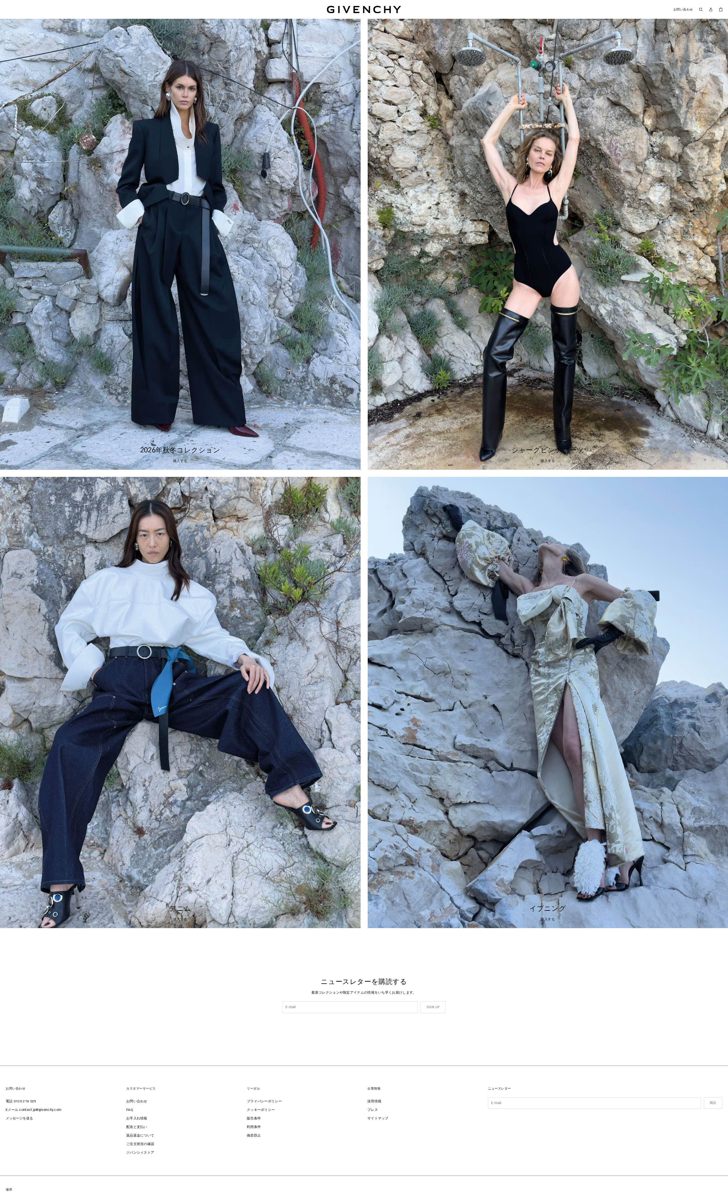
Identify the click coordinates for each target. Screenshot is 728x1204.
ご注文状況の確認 (140, 1144)
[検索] (701, 9)
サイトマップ (377, 1118)
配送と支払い (136, 1127)
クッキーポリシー (261, 1110)
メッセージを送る (19, 1118)
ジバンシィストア (140, 1152)
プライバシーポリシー (264, 1101)
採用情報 (374, 1101)
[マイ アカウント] (711, 9)
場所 (9, 1189)
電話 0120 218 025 (21, 1101)
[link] (721, 9)
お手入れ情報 (136, 1118)
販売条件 (254, 1118)
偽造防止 (254, 1135)
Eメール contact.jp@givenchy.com (33, 1110)
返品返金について (140, 1135)
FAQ (129, 1110)
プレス (372, 1110)
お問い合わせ (683, 9)
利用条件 (254, 1127)
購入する (180, 461)
